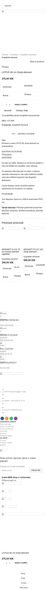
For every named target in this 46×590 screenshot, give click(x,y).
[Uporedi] (5, 245)
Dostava (3, 433)
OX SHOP (3, 438)
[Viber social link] (27, 2)
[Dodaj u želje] (5, 288)
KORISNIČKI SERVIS (8, 422)
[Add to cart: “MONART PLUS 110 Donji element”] (26, 292)
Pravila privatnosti (6, 429)
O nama (3, 440)
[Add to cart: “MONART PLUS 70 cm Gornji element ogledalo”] (5, 294)
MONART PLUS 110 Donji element (33, 250)
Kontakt (3, 445)
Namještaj (14, 55)
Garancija (3, 431)
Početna (5, 55)
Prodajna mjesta (6, 436)
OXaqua (5, 67)
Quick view (5, 300)
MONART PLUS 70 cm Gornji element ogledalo (11, 251)
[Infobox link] (21, 458)
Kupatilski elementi (9, 57)
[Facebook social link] (18, 2)
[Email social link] (21, 2)
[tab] (13, 134)
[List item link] (21, 401)
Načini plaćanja (5, 424)
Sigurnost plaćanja (7, 426)
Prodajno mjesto (6, 442)
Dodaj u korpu (21, 105)
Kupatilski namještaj (28, 55)
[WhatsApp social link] (24, 2)
